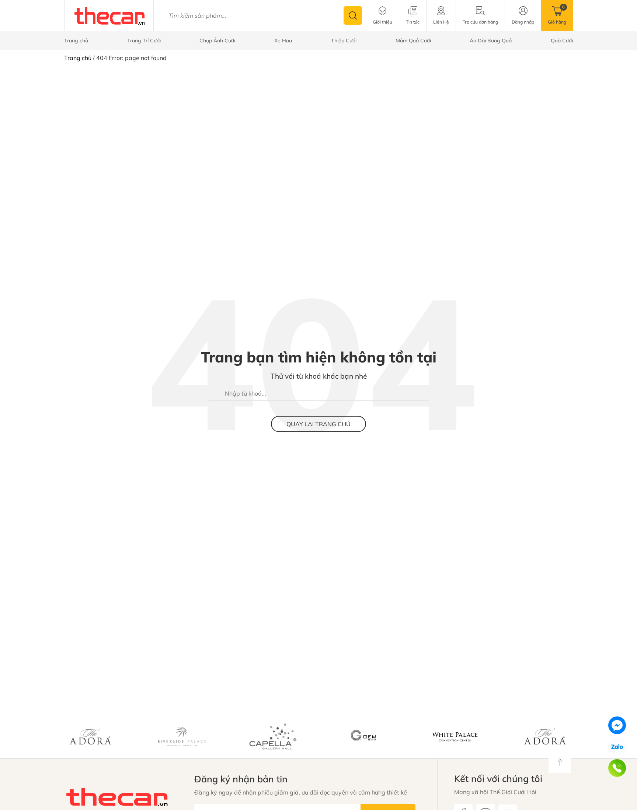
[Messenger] (617, 725)
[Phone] (617, 768)
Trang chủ (76, 40)
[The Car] (110, 15)
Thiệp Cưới (343, 40)
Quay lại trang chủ (318, 424)
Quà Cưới (562, 40)
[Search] (353, 15)
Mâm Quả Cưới (413, 40)
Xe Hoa (283, 40)
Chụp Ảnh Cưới (217, 40)
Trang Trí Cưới (144, 40)
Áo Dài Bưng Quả (491, 40)
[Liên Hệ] (441, 15)
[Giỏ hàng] (557, 15)
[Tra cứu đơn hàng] (480, 15)
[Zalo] (617, 746)
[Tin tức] (412, 15)
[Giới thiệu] (382, 15)
